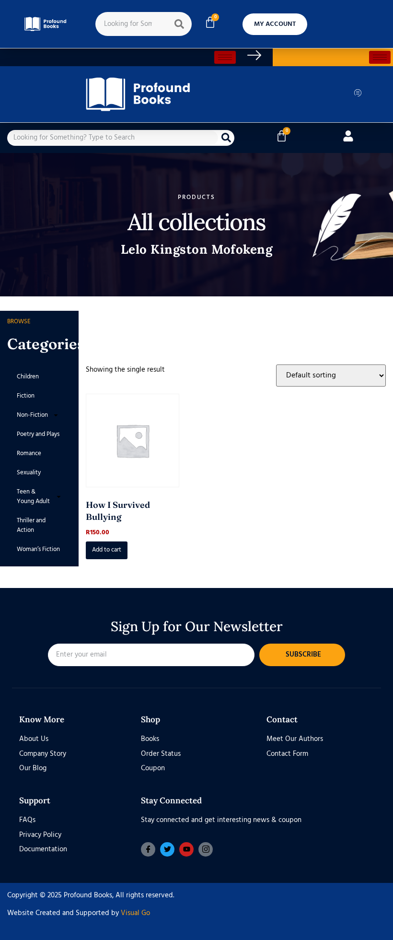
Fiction (26, 396)
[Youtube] (186, 849)
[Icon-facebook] (148, 849)
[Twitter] (167, 849)
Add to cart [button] (106, 550)
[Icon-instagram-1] (205, 849)
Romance (29, 453)
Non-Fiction (32, 415)
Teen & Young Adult (33, 496)
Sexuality (29, 473)
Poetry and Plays (38, 434)
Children (28, 377)
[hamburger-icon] (225, 57)
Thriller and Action (31, 525)
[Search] (179, 23)
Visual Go (135, 913)
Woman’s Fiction (38, 549)
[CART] (210, 22)
